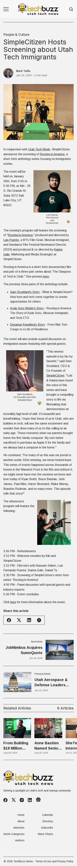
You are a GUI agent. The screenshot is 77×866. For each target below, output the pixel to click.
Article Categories (13, 834)
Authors (19, 840)
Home (21, 815)
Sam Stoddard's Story (25, 292)
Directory (47, 821)
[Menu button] (6, 9)
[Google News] (38, 800)
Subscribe (47, 827)
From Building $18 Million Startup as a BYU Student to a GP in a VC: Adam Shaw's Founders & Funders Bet (15, 746)
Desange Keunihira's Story (27, 324)
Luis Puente (11, 240)
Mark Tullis (23, 70)
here (45, 276)
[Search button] (71, 9)
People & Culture (16, 34)
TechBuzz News (23, 861)
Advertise (18, 827)
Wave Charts (45, 834)
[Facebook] (5, 800)
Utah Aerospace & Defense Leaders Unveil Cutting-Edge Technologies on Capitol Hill (53, 683)
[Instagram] (22, 800)
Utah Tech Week (39, 149)
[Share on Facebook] (9, 620)
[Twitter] (14, 800)
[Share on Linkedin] (29, 620)
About (21, 821)
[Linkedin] (30, 800)
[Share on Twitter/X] (19, 620)
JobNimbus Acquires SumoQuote (24, 650)
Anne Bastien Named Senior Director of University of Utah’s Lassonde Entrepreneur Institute (47, 746)
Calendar (47, 815)
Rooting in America (52, 154)
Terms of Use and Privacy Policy (54, 861)
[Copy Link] (39, 620)
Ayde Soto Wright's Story (27, 308)
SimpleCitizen (55, 375)
